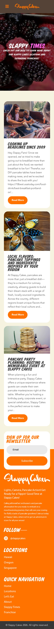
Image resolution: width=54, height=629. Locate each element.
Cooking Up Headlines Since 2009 (26, 145)
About (8, 601)
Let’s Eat (9, 596)
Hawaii (8, 557)
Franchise (10, 612)
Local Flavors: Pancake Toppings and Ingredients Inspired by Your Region (24, 263)
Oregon (9, 562)
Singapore (10, 568)
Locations (10, 591)
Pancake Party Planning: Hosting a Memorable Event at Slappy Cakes (26, 364)
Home (7, 586)
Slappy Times (12, 607)
